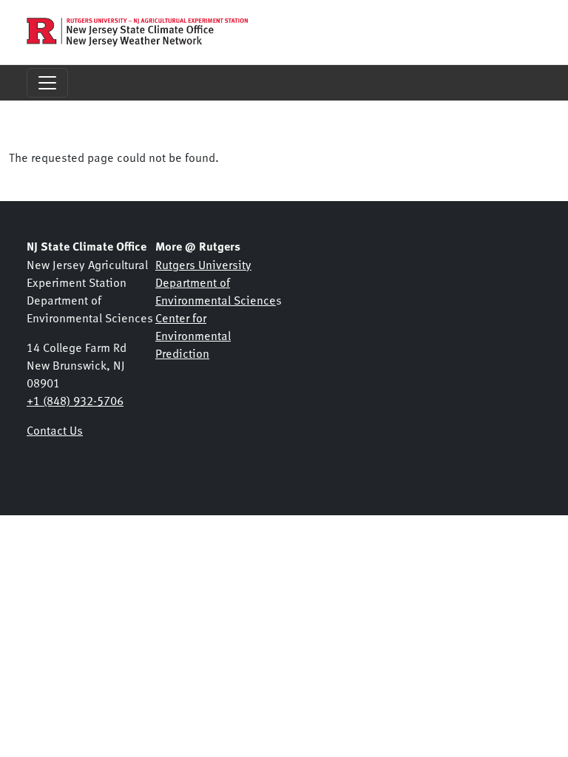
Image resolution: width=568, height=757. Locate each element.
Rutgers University (203, 264)
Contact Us (55, 429)
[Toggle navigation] (47, 83)
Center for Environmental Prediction (193, 335)
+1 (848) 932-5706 (75, 400)
